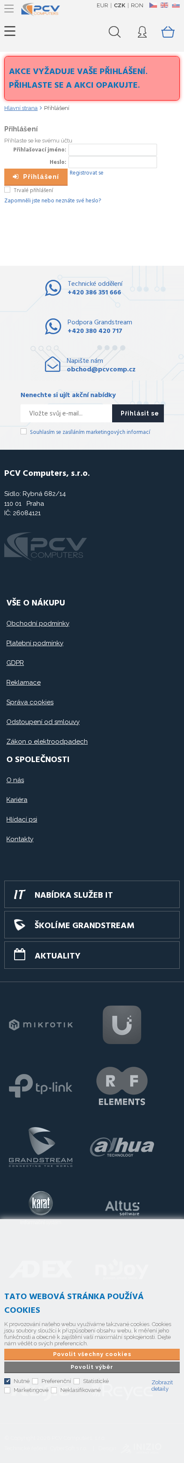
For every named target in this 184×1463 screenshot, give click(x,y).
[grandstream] (41, 1147)
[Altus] (122, 1208)
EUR (102, 5)
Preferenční (56, 1381)
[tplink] (41, 1086)
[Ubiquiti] (122, 1024)
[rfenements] (122, 1086)
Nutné (22, 1381)
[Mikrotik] (41, 1024)
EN (164, 5)
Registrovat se (87, 173)
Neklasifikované (80, 1390)
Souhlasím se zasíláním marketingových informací (90, 432)
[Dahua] (122, 1147)
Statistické (96, 1381)
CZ (153, 5)
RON (137, 5)
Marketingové (31, 1390)
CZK (119, 5)
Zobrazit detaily (162, 1385)
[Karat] (41, 1208)
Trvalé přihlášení (33, 190)
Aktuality (57, 956)
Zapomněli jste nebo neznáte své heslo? (52, 200)
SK (175, 5)
